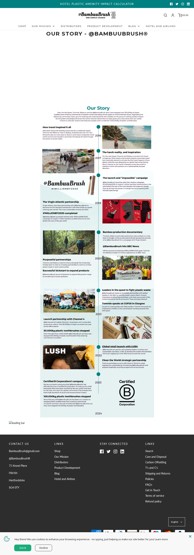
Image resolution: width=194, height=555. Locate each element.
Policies (149, 479)
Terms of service (154, 495)
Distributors (71, 26)
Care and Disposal (155, 456)
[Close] (190, 536)
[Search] (165, 15)
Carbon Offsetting (155, 462)
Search (149, 451)
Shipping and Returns (157, 473)
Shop (22, 26)
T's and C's (151, 467)
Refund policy (153, 501)
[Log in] (173, 15)
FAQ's (148, 484)
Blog (56, 473)
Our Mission (61, 456)
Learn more (161, 539)
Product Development (105, 26)
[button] (176, 521)
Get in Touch (152, 490)
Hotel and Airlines (161, 26)
